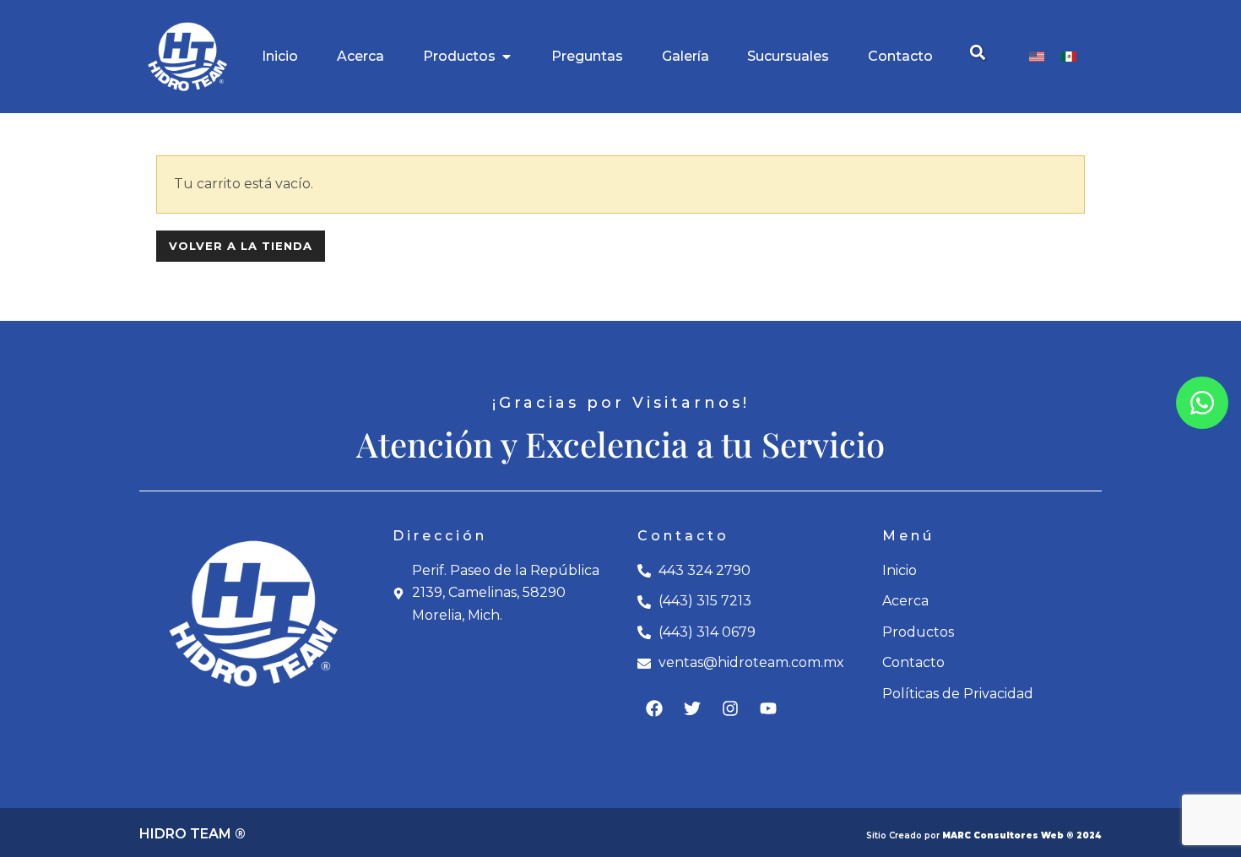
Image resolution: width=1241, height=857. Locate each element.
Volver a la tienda (240, 245)
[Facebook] (654, 708)
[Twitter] (692, 708)
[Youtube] (768, 708)
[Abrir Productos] (506, 56)
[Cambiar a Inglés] (1037, 57)
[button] (977, 53)
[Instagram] (730, 708)
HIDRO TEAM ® (192, 834)
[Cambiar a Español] (1069, 57)
